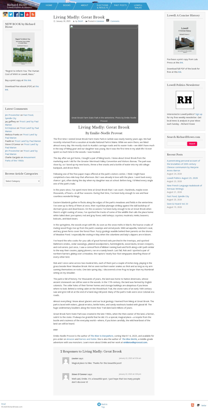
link (181, 62)
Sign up (198, 114)
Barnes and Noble (88, 339)
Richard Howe (17, 4)
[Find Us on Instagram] (5, 14)
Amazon (70, 339)
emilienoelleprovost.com (135, 342)
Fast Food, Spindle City (178, 196)
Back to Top (104, 404)
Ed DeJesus (10, 128)
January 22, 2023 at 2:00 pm (130, 374)
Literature (100, 21)
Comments (115, 21)
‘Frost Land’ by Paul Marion (28, 141)
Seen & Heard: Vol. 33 (177, 203)
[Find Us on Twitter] (10, 14)
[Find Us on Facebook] (16, 14)
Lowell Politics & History (19, 7)
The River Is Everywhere (102, 335)
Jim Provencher (12, 114)
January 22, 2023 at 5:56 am (130, 358)
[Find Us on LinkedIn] (21, 14)
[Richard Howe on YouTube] (27, 14)
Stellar (203, 405)
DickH (80, 21)
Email (3, 404)
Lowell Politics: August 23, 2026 (182, 178)
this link (27, 80)
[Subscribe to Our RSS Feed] (32, 14)
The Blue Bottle (129, 339)
